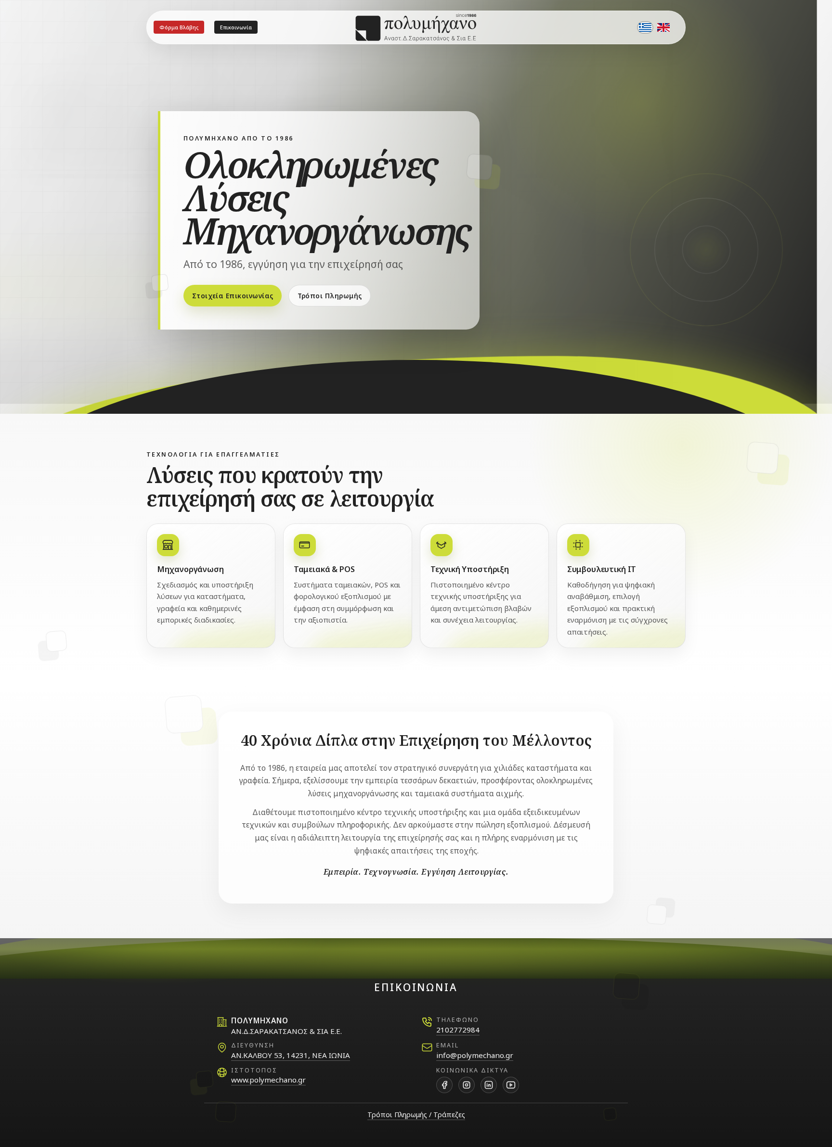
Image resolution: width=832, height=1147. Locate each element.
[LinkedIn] (489, 1085)
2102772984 (458, 1029)
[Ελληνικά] (645, 27)
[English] (663, 27)
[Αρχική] (415, 27)
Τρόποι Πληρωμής (330, 295)
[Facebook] (444, 1085)
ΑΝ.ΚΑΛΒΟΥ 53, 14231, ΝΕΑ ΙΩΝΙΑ (290, 1055)
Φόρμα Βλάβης (178, 27)
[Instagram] (466, 1085)
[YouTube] (511, 1085)
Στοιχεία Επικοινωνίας (232, 295)
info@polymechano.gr (474, 1055)
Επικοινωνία (236, 27)
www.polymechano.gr (268, 1079)
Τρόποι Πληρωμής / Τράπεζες (416, 1114)
